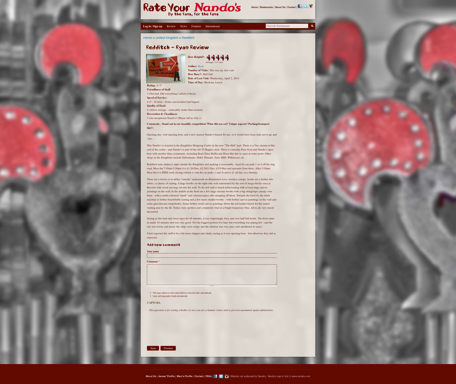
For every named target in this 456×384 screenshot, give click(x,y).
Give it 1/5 (208, 58)
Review (171, 26)
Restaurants (266, 7)
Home (254, 7)
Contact (291, 7)
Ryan (201, 66)
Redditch (188, 38)
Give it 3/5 (217, 58)
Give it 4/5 (222, 58)
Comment (153, 261)
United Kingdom (167, 38)
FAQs (209, 376)
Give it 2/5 (212, 58)
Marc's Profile (185, 376)
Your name (153, 251)
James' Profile (166, 376)
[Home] (193, 9)
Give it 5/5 (226, 58)
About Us (280, 7)
